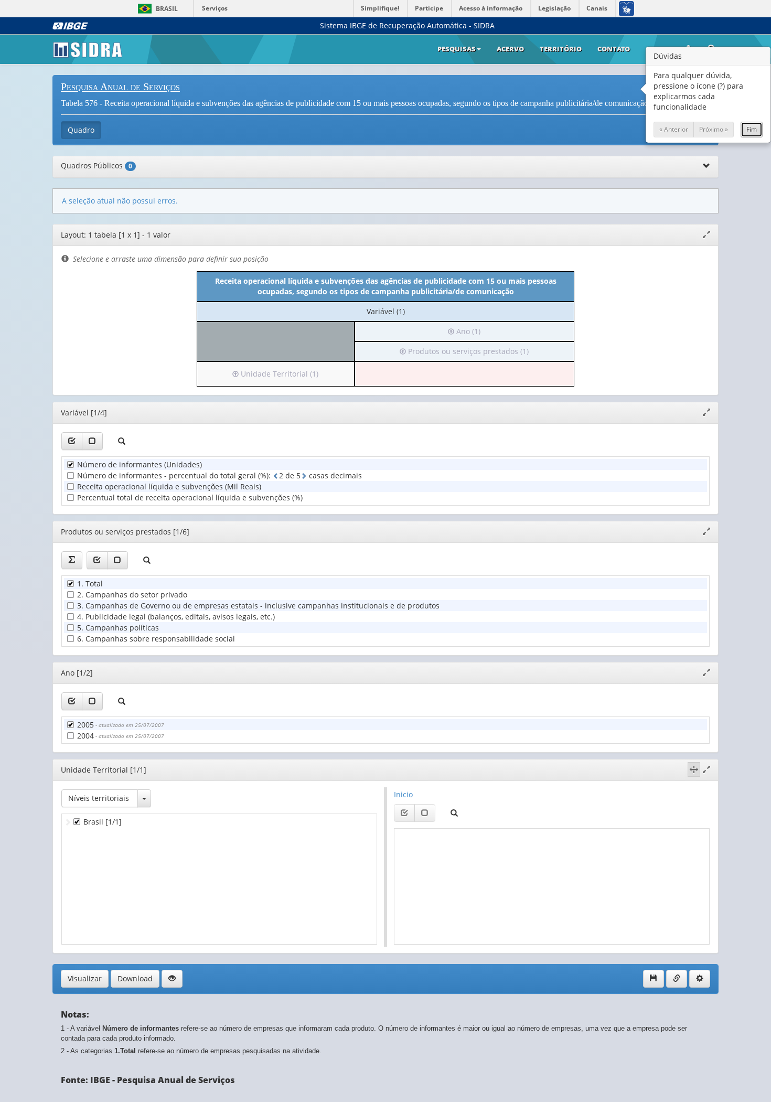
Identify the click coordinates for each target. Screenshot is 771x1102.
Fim (751, 129)
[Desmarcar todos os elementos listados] (92, 441)
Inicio (403, 794)
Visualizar (85, 978)
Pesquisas (456, 49)
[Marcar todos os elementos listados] (71, 441)
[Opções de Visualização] (172, 979)
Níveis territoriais (98, 798)
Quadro (81, 130)
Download (135, 978)
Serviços (215, 8)
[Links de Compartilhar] (676, 979)
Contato (613, 49)
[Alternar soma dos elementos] (71, 560)
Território (561, 49)
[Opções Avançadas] (699, 979)
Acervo (510, 49)
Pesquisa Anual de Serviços (120, 86)
